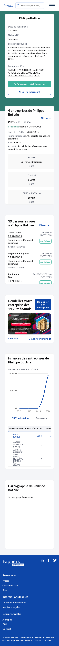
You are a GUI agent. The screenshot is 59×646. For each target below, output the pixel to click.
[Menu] (52, 5)
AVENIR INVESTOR (18, 70)
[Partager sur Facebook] (48, 564)
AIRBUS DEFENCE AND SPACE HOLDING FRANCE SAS (24, 74)
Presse (5, 580)
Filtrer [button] (45, 118)
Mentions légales (11, 607)
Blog (4, 590)
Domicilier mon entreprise (43, 304)
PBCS (37, 75)
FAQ (4, 624)
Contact (6, 629)
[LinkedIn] (42, 564)
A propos (7, 619)
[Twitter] (55, 564)
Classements (9, 585)
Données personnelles (14, 602)
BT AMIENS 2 (37, 70)
